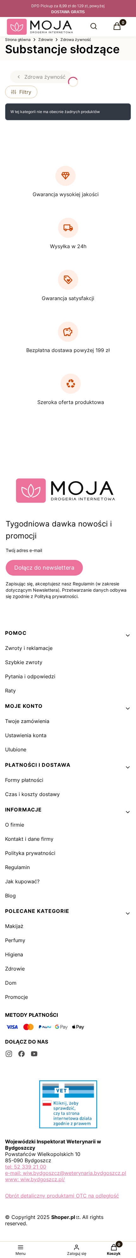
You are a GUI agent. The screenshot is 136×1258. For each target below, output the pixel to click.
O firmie (14, 825)
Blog (10, 895)
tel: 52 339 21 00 (25, 1167)
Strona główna (18, 39)
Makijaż (14, 926)
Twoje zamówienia (27, 721)
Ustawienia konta (25, 735)
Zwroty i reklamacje (29, 648)
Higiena (14, 954)
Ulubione (15, 749)
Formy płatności (24, 780)
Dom (10, 983)
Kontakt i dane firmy (29, 839)
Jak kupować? (22, 881)
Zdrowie (45, 39)
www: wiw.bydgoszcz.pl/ (35, 1179)
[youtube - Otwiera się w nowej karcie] (34, 1054)
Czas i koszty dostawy (32, 794)
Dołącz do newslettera (44, 567)
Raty (10, 690)
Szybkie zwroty (23, 662)
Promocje (16, 997)
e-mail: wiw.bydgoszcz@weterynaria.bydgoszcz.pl (65, 1173)
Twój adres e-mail (24, 550)
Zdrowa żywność (75, 39)
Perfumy (15, 940)
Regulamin (17, 867)
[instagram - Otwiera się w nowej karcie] (9, 1054)
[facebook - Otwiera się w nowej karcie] (21, 1054)
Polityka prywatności (30, 853)
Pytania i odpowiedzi (30, 676)
